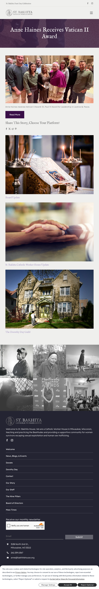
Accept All (68, 585)
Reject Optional (87, 585)
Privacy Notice (20, 572)
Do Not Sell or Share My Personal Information (67, 579)
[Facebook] (6, 129)
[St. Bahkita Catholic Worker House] (19, 10)
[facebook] (88, 3)
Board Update (12, 197)
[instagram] (92, 3)
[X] (10, 129)
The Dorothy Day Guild (17, 332)
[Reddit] (13, 129)
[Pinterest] (16, 129)
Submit (79, 537)
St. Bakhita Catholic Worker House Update (27, 264)
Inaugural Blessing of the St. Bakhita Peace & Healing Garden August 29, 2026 (29, 3)
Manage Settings (48, 585)
